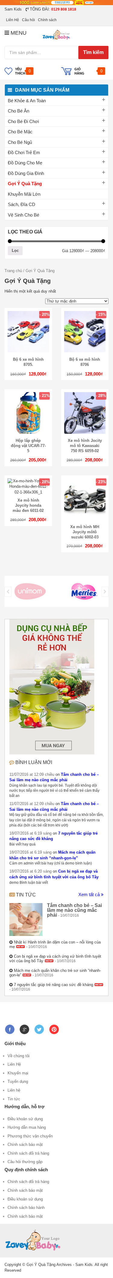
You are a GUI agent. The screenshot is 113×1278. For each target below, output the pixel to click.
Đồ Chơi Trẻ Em (24, 152)
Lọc (15, 250)
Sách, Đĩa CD (21, 204)
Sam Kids (13, 9)
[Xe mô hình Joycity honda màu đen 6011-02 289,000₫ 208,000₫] (28, 492)
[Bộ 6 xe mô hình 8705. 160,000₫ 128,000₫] (28, 351)
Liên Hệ (12, 20)
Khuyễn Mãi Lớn (24, 194)
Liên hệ (14, 1090)
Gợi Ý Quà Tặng (25, 183)
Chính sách (47, 20)
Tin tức (26, 894)
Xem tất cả (89, 894)
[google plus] (26, 1027)
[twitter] (40, 1027)
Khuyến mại (18, 1073)
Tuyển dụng (18, 1081)
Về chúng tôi (19, 1056)
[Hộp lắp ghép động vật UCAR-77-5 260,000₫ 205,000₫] (28, 432)
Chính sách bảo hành (26, 1207)
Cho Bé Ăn (18, 110)
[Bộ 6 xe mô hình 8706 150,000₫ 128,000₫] (85, 351)
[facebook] (11, 1027)
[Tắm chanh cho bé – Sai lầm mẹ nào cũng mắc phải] (25, 919)
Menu (18, 33)
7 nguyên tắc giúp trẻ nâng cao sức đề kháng (53, 984)
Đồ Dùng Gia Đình (26, 173)
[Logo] (30, 591)
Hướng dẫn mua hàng (27, 1127)
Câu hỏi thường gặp (25, 1161)
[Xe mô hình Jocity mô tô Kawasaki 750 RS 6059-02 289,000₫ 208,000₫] (85, 432)
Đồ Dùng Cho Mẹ (25, 162)
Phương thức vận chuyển (30, 1136)
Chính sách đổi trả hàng (28, 1153)
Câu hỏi (28, 20)
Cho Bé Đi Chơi (23, 121)
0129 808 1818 (63, 9)
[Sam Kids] (56, 34)
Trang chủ (13, 270)
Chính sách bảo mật (25, 1144)
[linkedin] (55, 1027)
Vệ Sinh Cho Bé (23, 214)
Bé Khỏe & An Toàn (27, 100)
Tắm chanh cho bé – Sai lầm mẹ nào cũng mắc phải (74, 910)
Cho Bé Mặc (20, 131)
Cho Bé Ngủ (20, 142)
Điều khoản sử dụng (25, 1119)
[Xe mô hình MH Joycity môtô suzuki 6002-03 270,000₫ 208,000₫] (85, 518)
